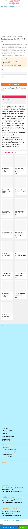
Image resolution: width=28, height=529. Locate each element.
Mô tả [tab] (4, 96)
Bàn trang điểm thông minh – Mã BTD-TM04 (6, 170)
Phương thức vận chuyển (9, 452)
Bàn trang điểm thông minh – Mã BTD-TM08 (6, 213)
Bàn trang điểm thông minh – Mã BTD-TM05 (19, 170)
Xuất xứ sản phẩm (8, 456)
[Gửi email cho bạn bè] (9, 92)
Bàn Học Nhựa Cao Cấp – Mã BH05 (6, 254)
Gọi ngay (24, 527)
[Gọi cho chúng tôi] (7, 440)
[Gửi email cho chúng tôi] (5, 440)
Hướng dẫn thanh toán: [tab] (8, 102)
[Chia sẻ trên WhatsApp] (2, 92)
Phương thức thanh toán (9, 449)
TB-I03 (16, 88)
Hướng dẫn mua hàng (8, 454)
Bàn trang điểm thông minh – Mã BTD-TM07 (19, 234)
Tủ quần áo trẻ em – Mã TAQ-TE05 (20, 294)
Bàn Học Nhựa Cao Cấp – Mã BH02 (20, 212)
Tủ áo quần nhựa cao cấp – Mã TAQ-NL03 (20, 254)
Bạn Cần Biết (6, 447)
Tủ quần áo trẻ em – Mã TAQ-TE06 (20, 274)
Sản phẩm (9, 36)
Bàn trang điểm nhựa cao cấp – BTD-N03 (20, 190)
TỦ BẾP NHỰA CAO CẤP (6, 88)
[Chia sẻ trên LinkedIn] (14, 92)
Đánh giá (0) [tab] (6, 99)
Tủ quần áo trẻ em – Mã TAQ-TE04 (7, 315)
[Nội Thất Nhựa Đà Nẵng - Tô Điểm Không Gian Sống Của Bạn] (14, 2)
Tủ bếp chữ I (20, 36)
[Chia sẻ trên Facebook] (5, 92)
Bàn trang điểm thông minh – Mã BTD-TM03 (6, 191)
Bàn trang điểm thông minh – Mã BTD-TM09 (6, 295)
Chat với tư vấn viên (10, 527)
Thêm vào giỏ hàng (7, 80)
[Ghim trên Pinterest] (12, 92)
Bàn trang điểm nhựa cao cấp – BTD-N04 (7, 233)
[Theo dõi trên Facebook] (3, 440)
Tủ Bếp (14, 36)
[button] (2, 2)
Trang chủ (3, 36)
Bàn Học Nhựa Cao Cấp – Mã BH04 (6, 274)
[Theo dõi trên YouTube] (9, 440)
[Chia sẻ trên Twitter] (7, 92)
